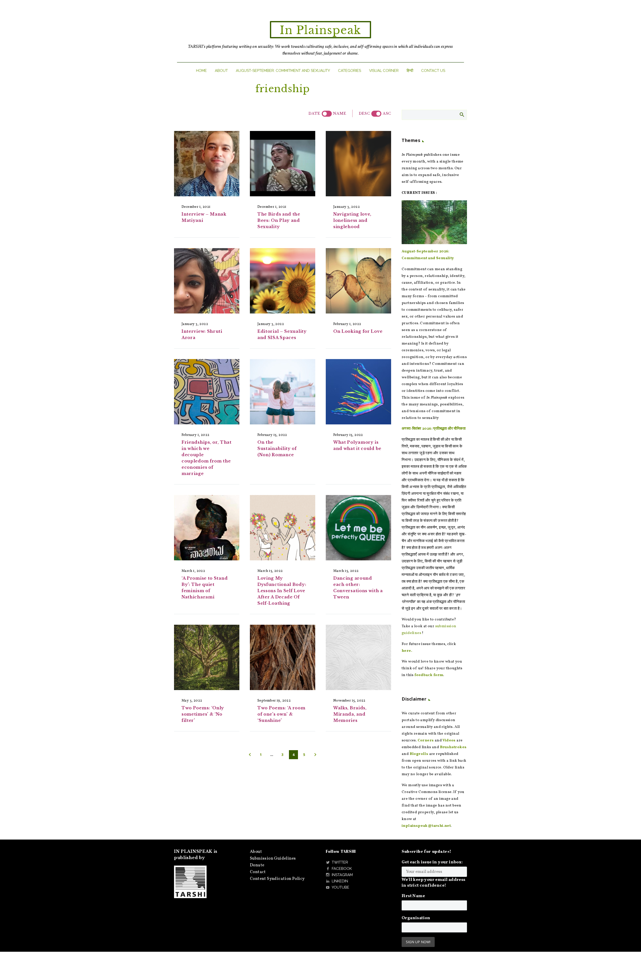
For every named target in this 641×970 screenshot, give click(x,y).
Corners (426, 740)
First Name (413, 896)
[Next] (315, 754)
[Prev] (249, 754)
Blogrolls (419, 754)
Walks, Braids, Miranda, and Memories (350, 714)
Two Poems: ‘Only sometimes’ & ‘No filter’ (203, 714)
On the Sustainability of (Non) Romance (277, 448)
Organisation (416, 918)
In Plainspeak (320, 30)
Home (201, 70)
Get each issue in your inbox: (432, 862)
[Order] (376, 114)
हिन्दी (410, 70)
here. (407, 651)
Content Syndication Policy (277, 879)
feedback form (428, 675)
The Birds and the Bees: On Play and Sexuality (278, 220)
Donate (257, 865)
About (221, 70)
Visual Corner (384, 70)
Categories (349, 70)
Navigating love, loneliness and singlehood (352, 220)
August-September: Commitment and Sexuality (283, 70)
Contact (258, 872)
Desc (364, 113)
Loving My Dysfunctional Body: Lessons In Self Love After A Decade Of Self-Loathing (281, 591)
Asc (387, 113)
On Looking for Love (357, 331)
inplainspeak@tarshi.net (426, 826)
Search (461, 114)
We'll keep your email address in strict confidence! (433, 882)
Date (314, 113)
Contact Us (433, 70)
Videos (448, 740)
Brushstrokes (453, 747)
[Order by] (327, 114)
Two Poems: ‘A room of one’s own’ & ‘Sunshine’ (281, 714)
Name (339, 113)
